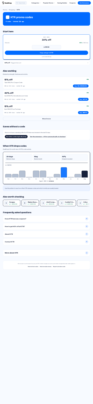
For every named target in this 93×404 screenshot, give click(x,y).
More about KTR (46, 253)
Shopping (12, 10)
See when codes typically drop (16, 136)
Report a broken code (59, 266)
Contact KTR (46, 242)
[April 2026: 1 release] (57, 175)
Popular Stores (48, 3)
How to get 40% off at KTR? (46, 226)
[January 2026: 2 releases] (36, 174)
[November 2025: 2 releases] (22, 174)
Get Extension (84, 3)
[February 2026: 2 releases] (43, 174)
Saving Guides (62, 3)
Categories (35, 3)
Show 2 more (46, 119)
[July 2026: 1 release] (78, 175)
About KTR (46, 234)
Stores (5, 10)
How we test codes (33, 266)
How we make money (45, 266)
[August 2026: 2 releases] (85, 174)
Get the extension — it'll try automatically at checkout (48, 136)
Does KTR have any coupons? (46, 219)
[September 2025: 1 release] (8, 175)
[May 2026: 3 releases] (64, 172)
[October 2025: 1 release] (15, 175)
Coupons (72, 3)
